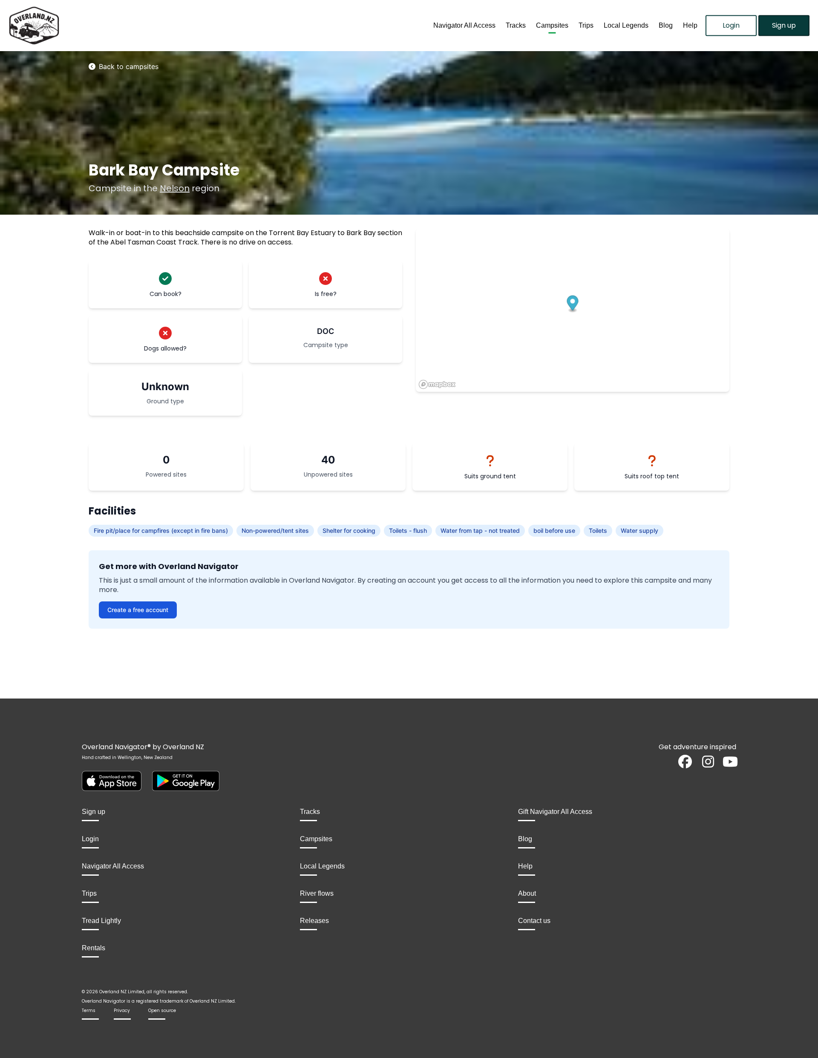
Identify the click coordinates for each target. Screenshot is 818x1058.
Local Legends (626, 25)
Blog (666, 25)
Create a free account (137, 609)
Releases (314, 920)
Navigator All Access (464, 25)
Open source (162, 1010)
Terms (88, 1010)
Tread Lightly (101, 920)
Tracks (516, 25)
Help (690, 25)
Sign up (784, 25)
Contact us (534, 920)
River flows (317, 893)
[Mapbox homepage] (437, 384)
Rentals (93, 948)
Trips (586, 25)
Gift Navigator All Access (555, 811)
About (527, 893)
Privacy (122, 1010)
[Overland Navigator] (102, 25)
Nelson (175, 188)
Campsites (552, 25)
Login (731, 25)
